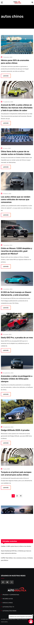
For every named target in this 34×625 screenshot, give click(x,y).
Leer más (5, 76)
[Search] (32, 2)
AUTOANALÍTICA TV (8, 607)
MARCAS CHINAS (8, 602)
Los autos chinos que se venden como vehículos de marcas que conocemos (15, 199)
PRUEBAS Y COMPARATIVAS (11, 594)
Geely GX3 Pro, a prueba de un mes (17, 337)
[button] (30, 621)
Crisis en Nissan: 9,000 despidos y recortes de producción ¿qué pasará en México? (16, 251)
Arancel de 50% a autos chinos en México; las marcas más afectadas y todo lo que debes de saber (16, 107)
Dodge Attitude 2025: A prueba (15, 430)
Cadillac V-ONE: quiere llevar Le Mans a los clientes (16, 546)
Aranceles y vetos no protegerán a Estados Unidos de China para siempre (16, 379)
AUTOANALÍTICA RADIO (9, 611)
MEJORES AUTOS (8, 598)
